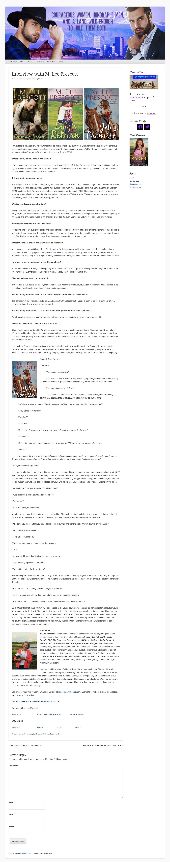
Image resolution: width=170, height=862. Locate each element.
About (22, 62)
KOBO (40, 727)
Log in (132, 177)
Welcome (13, 62)
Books (30, 62)
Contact (60, 62)
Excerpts (31, 734)
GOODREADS (76, 714)
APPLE (78, 727)
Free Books (39, 62)
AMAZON (16, 727)
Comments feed (136, 184)
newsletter (58, 256)
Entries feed (134, 181)
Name (11, 802)
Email (11, 814)
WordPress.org (135, 187)
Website (12, 827)
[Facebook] (140, 127)
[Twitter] (147, 127)
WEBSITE (16, 714)
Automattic (48, 853)
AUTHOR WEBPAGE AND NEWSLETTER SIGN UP (35, 702)
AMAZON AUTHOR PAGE (49, 714)
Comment (13, 766)
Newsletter (51, 62)
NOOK (59, 727)
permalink (55, 734)
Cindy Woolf (38, 79)
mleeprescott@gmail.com (69, 692)
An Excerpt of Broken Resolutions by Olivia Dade (103, 745)
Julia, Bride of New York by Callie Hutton (25, 745)
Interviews (38, 734)
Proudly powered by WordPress (20, 853)
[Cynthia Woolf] (85, 33)
